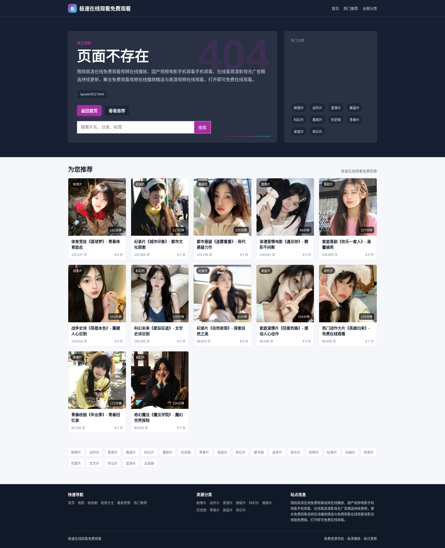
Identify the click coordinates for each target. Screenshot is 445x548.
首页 (335, 8)
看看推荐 (117, 111)
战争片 (277, 452)
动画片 (350, 452)
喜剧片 (317, 120)
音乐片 (295, 452)
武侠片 (131, 463)
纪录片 (332, 452)
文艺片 (94, 463)
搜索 (202, 127)
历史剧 (336, 120)
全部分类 (370, 8)
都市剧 (259, 452)
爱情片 (336, 108)
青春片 (354, 120)
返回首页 (89, 111)
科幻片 (299, 120)
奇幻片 (317, 131)
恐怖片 (314, 452)
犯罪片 (76, 463)
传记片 (113, 463)
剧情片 (299, 108)
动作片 (317, 108)
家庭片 (299, 131)
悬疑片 (354, 108)
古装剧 (149, 463)
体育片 (369, 452)
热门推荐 (351, 8)
